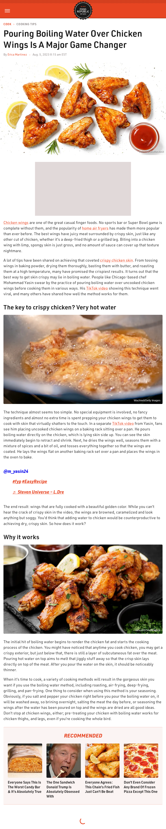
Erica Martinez (17, 54)
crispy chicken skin (116, 260)
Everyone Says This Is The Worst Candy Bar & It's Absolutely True (25, 787)
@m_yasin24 (15, 471)
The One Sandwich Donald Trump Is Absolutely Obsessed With (63, 789)
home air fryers (95, 228)
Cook (7, 24)
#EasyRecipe (34, 481)
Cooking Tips (26, 24)
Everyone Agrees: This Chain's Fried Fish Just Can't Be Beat (102, 787)
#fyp (17, 481)
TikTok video (97, 288)
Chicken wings (16, 222)
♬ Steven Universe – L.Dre (38, 492)
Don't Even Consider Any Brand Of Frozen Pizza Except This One (141, 787)
